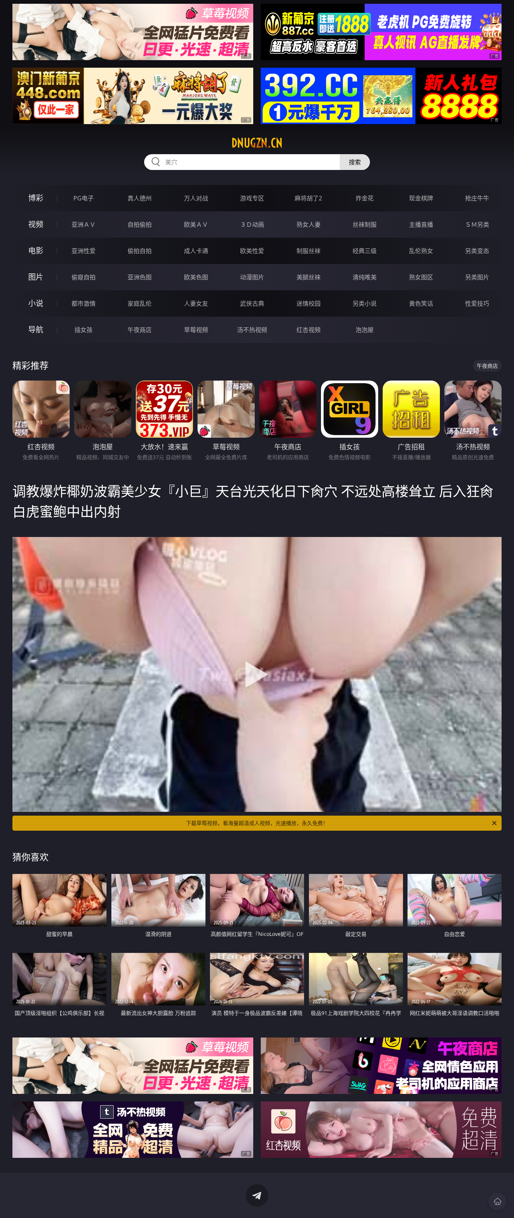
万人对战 (196, 198)
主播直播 (421, 224)
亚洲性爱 (83, 251)
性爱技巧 (477, 303)
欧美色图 (196, 277)
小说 (35, 303)
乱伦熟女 (421, 251)
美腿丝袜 (309, 277)
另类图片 (477, 277)
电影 (35, 251)
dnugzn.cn (257, 142)
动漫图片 (252, 277)
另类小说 (365, 303)
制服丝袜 (309, 251)
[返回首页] (497, 1201)
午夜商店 (140, 330)
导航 (35, 330)
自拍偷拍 (140, 224)
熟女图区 (421, 277)
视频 (35, 224)
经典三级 (365, 251)
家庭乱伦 (140, 303)
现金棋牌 (421, 198)
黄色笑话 (421, 303)
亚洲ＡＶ (83, 224)
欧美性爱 (252, 251)
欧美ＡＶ (196, 224)
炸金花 (365, 198)
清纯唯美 (365, 277)
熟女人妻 (309, 224)
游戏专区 (252, 198)
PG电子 (83, 198)
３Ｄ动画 (252, 224)
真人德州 (140, 198)
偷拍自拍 (140, 251)
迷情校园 (309, 303)
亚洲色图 (140, 277)
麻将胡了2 (308, 198)
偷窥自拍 (83, 277)
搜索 (355, 162)
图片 (35, 277)
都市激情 (83, 303)
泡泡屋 (365, 330)
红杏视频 (309, 330)
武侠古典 (252, 303)
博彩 (35, 198)
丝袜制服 (365, 224)
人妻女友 (196, 303)
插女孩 (84, 330)
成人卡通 (196, 251)
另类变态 (477, 251)
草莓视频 (196, 330)
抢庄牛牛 (477, 198)
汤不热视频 (252, 330)
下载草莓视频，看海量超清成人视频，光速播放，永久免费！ (257, 823)
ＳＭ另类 (477, 224)
